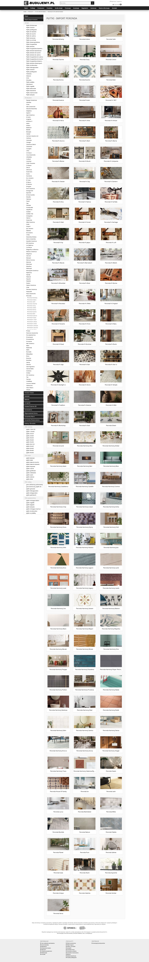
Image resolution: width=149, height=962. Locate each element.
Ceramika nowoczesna (72, 953)
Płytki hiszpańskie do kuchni (34, 59)
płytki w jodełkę (31, 513)
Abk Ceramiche (30, 106)
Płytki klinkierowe (31, 25)
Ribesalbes (29, 354)
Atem (27, 123)
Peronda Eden (31, 313)
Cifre (27, 150)
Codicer (28, 159)
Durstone (29, 176)
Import (28, 226)
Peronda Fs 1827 (32, 319)
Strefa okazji (58, 8)
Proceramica (30, 339)
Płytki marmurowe (31, 93)
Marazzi (28, 258)
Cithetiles (29, 157)
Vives (27, 104)
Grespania (29, 216)
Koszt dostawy (45, 945)
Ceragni (28, 142)
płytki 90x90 (30, 452)
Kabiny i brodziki (71, 946)
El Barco (28, 182)
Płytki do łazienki (31, 32)
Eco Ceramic (30, 178)
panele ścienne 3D (31, 406)
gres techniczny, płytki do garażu (36, 486)
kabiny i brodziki (30, 423)
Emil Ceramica (30, 188)
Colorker (28, 161)
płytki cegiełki (30, 502)
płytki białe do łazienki (32, 464)
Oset (27, 287)
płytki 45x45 (30, 446)
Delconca (29, 169)
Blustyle (28, 132)
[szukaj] (92, 3)
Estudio (28, 197)
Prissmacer (29, 337)
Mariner (28, 262)
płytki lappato (30, 505)
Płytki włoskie (30, 46)
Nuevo (28, 283)
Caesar (28, 134)
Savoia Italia (29, 368)
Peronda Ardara (31, 300)
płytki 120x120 (30, 429)
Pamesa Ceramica (31, 289)
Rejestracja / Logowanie (116, 1)
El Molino (29, 184)
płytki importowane (31, 20)
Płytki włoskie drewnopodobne (35, 63)
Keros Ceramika (31, 239)
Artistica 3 (29, 121)
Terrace (28, 379)
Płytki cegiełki (30, 86)
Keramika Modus (31, 237)
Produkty (49, 8)
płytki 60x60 (30, 448)
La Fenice (29, 247)
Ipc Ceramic (29, 228)
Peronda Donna (31, 309)
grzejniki (27, 403)
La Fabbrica (29, 245)
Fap (27, 203)
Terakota (28, 74)
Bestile (28, 129)
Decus (28, 167)
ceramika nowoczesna (32, 420)
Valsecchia (29, 385)
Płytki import (70, 945)
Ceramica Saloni (31, 144)
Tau (27, 377)
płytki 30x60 (30, 440)
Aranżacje (76, 8)
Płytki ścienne (30, 27)
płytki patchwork (31, 495)
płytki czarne (30, 468)
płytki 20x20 (30, 433)
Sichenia (28, 371)
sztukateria (28, 410)
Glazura (28, 76)
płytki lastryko (30, 507)
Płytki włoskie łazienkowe (33, 50)
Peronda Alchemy (32, 298)
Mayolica (29, 254)
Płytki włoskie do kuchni (33, 53)
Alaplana (28, 111)
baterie (27, 399)
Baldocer (29, 127)
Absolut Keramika (31, 108)
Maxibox (28, 266)
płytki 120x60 (30, 431)
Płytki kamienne (31, 90)
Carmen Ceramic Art (32, 136)
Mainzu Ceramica (31, 251)
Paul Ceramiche (31, 293)
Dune (27, 174)
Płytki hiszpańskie (31, 44)
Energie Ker (29, 190)
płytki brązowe (30, 466)
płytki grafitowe (31, 470)
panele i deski (29, 393)
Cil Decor (29, 153)
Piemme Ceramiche (32, 333)
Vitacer (28, 389)
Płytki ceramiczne (71, 943)
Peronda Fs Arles (32, 323)
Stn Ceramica (30, 375)
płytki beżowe (30, 458)
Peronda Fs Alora (32, 321)
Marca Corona (30, 260)
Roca (27, 356)
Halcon (28, 218)
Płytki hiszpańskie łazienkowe (35, 48)
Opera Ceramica (31, 285)
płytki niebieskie (31, 473)
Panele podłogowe (71, 957)
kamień (27, 396)
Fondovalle (29, 207)
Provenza (29, 341)
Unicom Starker (31, 383)
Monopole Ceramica (32, 270)
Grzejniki (69, 948)
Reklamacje (44, 953)
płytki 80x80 (30, 450)
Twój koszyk (117, 4)
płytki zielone (30, 477)
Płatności (43, 949)
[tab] (33, 16)
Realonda (29, 347)
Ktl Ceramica (30, 243)
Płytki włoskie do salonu (33, 55)
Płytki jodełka (30, 82)
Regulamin (85, 8)
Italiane (28, 230)
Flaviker (28, 205)
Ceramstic (29, 146)
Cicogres (28, 148)
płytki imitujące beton (32, 500)
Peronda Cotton (31, 307)
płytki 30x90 (30, 442)
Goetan (28, 211)
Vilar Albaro (29, 387)
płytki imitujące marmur (33, 509)
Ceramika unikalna (71, 951)
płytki (26, 16)
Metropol (29, 268)
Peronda (28, 296)
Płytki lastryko (30, 95)
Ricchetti (28, 352)
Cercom (28, 256)
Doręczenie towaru (46, 948)
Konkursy (93, 8)
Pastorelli (29, 291)
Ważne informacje (104, 8)
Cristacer (28, 165)
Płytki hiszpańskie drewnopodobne (36, 61)
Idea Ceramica (30, 222)
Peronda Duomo (31, 312)
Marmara (29, 264)
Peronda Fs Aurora (32, 327)
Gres (27, 78)
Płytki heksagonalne (32, 67)
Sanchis (28, 364)
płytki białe (29, 460)
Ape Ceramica (30, 115)
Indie (27, 224)
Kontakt (114, 8)
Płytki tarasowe (30, 38)
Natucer (28, 277)
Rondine (28, 360)
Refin (27, 350)
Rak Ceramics (30, 343)
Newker (28, 281)
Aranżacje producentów (98, 943)
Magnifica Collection (32, 249)
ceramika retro (30, 417)
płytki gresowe (30, 489)
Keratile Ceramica (31, 241)
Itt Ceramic (29, 233)
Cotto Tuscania (30, 163)
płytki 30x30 (30, 438)
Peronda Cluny (31, 306)
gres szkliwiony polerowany (34, 484)
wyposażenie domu (31, 413)
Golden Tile (29, 214)
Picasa (28, 331)
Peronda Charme (32, 304)
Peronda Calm (31, 302)
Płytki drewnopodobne (33, 42)
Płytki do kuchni (31, 34)
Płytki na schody (31, 40)
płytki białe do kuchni (32, 462)
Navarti (28, 279)
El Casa (28, 180)
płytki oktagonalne (31, 493)
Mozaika (28, 80)
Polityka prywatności (46, 951)
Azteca (28, 125)
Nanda (28, 275)
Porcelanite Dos (31, 335)
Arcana (28, 117)
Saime (28, 362)
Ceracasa (29, 140)
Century (28, 138)
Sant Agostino (30, 366)
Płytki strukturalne (31, 65)
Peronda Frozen (31, 317)
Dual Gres (29, 172)
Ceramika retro (71, 949)
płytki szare (29, 475)
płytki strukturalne (31, 511)
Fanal (27, 201)
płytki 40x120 (30, 444)
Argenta (28, 119)
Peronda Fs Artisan (32, 325)
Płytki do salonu (31, 36)
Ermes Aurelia (30, 195)
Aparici (28, 113)
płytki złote (29, 479)
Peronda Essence (32, 315)
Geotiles (28, 102)
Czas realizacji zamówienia (47, 943)
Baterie (69, 954)
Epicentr (28, 193)
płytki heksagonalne (32, 491)
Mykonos (29, 272)
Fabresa (28, 199)
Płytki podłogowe (31, 29)
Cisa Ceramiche (30, 155)
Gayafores (29, 209)
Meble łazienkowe (71, 956)
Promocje (68, 8)
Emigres (28, 186)
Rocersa (28, 358)
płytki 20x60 (30, 436)
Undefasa (29, 381)
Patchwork (29, 84)
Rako (27, 345)
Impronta (29, 220)
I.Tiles (28, 235)
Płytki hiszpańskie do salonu (34, 57)
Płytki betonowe (31, 88)
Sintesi (28, 373)
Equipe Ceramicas (31, 100)
